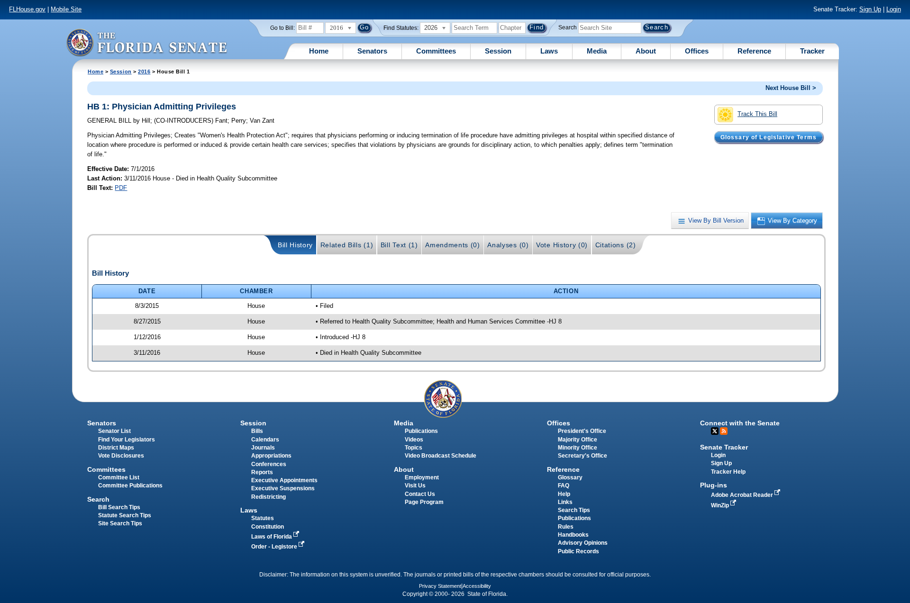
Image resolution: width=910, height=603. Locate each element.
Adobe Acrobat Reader (742, 495)
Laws (549, 51)
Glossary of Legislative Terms (768, 137)
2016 (144, 71)
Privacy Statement (440, 586)
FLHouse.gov (27, 9)
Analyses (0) (507, 245)
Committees (436, 51)
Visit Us (415, 485)
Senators (372, 51)
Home (318, 51)
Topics (413, 447)
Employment (422, 477)
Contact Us (420, 494)
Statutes (262, 518)
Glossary (570, 477)
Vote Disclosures (121, 456)
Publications (421, 431)
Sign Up (870, 9)
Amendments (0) (452, 245)
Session (498, 51)
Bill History (295, 245)
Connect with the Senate (740, 423)
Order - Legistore (275, 546)
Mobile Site (66, 9)
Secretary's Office (582, 456)
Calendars (265, 439)
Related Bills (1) (346, 245)
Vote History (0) (562, 245)
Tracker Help (728, 472)
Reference (754, 51)
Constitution (267, 527)
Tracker (812, 51)
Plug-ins (713, 485)
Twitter (715, 431)
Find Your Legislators (126, 439)
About (646, 51)
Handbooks (573, 535)
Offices (697, 51)
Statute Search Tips (124, 515)
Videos (414, 439)
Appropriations (271, 456)
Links (565, 502)
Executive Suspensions (283, 488)
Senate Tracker (724, 447)
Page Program (424, 502)
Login (893, 9)
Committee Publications (130, 485)
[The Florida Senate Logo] (146, 42)
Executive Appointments (284, 480)
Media (597, 51)
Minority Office (577, 447)
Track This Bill (757, 113)
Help (564, 494)
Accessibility (477, 586)
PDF (121, 187)
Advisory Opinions (583, 543)
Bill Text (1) (399, 245)
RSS (724, 431)
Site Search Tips (120, 523)
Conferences (268, 464)
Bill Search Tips (119, 507)
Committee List (118, 477)
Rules (565, 527)
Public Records (578, 551)
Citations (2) (615, 245)
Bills (257, 431)
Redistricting (268, 497)
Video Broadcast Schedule (440, 456)
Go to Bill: (282, 28)
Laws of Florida (272, 537)
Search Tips (574, 510)
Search (567, 27)
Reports (262, 472)
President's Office (582, 431)
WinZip (720, 505)
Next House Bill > (790, 87)
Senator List (114, 431)
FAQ (563, 485)
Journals (263, 447)
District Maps (116, 447)
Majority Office (577, 439)
